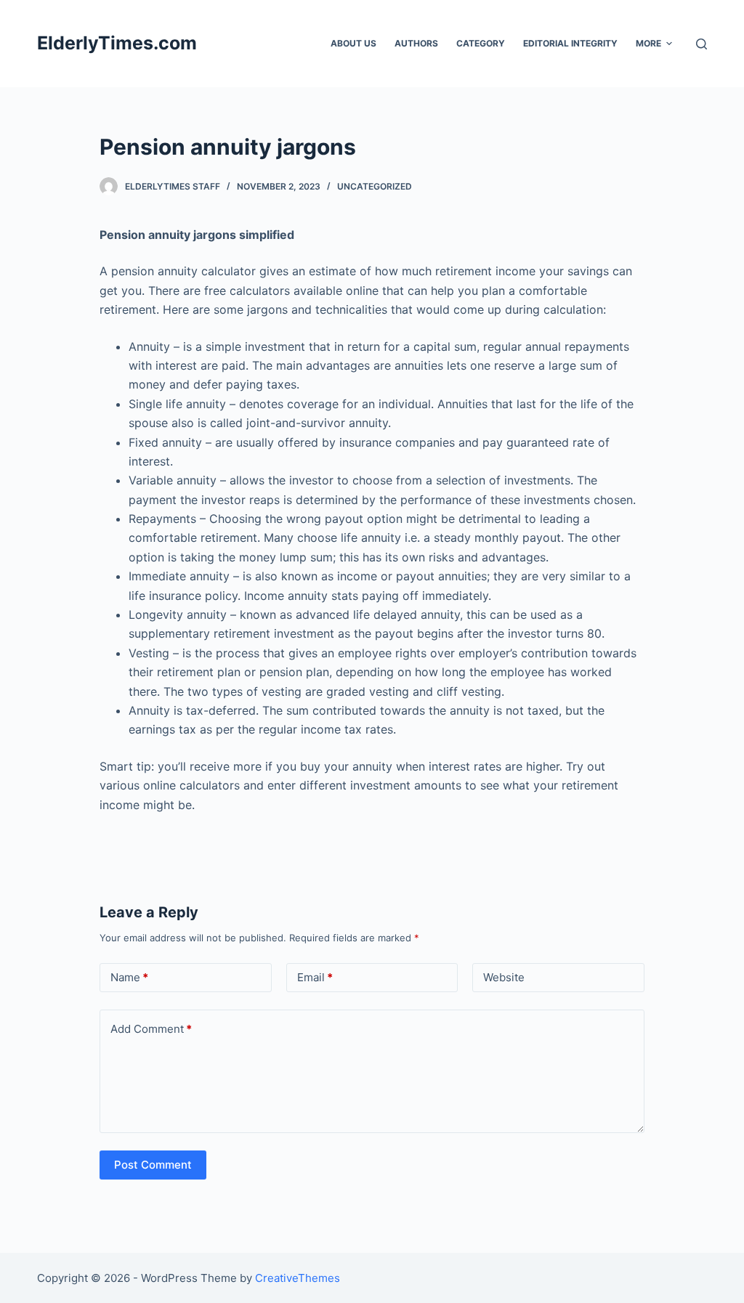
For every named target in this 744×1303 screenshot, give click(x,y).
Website (504, 977)
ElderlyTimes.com (117, 43)
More (648, 43)
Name (129, 977)
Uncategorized (374, 186)
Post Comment (153, 1165)
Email (315, 977)
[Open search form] (701, 43)
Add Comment (151, 1029)
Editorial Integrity (570, 43)
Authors (416, 43)
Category (480, 43)
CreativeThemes (297, 1278)
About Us (353, 43)
